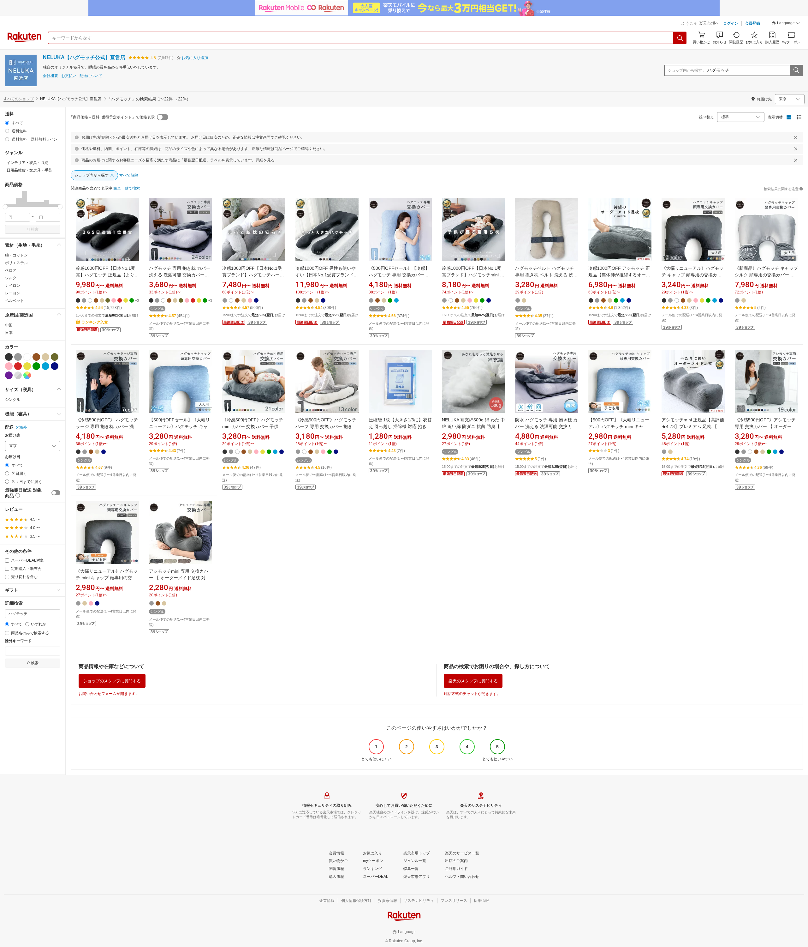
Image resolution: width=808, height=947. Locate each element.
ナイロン (12, 285)
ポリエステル (16, 263)
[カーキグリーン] (54, 357)
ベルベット (14, 301)
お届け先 (12, 435)
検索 (35, 229)
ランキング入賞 (94, 322)
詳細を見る (265, 160)
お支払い (68, 76)
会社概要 (50, 76)
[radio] (7, 123)
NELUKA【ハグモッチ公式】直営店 (84, 57)
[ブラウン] (36, 357)
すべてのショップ (18, 99)
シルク (10, 278)
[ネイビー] (54, 366)
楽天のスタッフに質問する (473, 681)
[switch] (55, 492)
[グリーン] (36, 366)
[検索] (680, 38)
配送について (91, 76)
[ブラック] (9, 357)
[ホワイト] (27, 357)
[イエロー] (27, 366)
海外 (23, 427)
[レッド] (18, 366)
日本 (9, 332)
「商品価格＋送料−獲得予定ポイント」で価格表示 (112, 117)
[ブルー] (45, 366)
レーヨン (12, 293)
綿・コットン (16, 255)
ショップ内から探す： (687, 70)
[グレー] (18, 357)
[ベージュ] (45, 357)
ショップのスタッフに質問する (112, 681)
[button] (785, 24)
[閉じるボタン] (795, 137)
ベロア (10, 270)
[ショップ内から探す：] (796, 70)
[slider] (5, 206)
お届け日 (12, 457)
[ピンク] (9, 366)
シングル (12, 399)
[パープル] (9, 375)
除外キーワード (18, 641)
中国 (9, 325)
